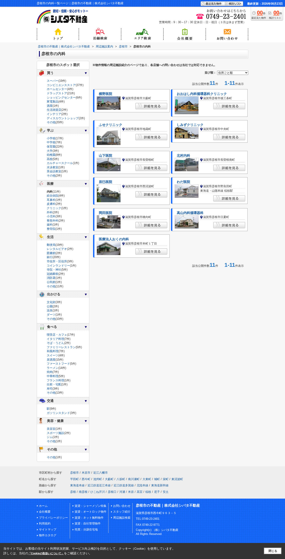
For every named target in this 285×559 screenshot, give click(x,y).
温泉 (50, 310)
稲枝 (148, 491)
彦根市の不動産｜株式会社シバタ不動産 (168, 505)
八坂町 (120, 479)
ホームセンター (57, 89)
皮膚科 (51, 204)
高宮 (139, 491)
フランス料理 (55, 380)
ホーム (43, 506)
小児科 (51, 216)
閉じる (273, 551)
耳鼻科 (51, 199)
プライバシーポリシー (53, 517)
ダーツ (51, 314)
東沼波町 (177, 479)
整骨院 (51, 228)
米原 (131, 491)
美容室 (51, 428)
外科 (50, 212)
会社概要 (45, 511)
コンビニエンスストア (61, 85)
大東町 (146, 479)
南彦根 (83, 491)
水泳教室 (52, 167)
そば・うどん (55, 343)
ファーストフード (58, 363)
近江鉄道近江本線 (99, 485)
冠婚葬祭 (52, 273)
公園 (50, 306)
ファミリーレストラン (61, 347)
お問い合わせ (121, 506)
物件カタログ (47, 535)
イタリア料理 (55, 339)
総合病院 (52, 195)
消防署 (51, 278)
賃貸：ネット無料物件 (89, 517)
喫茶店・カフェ (57, 334)
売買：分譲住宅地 (86, 529)
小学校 (51, 138)
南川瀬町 (134, 479)
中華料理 (52, 376)
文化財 (51, 302)
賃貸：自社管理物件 (88, 523)
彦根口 (112, 491)
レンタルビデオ (57, 249)
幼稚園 (51, 154)
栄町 (166, 479)
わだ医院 (183, 182)
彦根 (73, 491)
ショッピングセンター (61, 97)
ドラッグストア (57, 93)
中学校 (51, 142)
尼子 (157, 491)
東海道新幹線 (160, 485)
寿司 (50, 388)
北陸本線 (142, 485)
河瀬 (122, 491)
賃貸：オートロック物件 (90, 511)
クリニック (54, 208)
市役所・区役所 (57, 261)
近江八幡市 (100, 472)
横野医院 (105, 94)
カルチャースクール (60, 163)
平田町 (74, 479)
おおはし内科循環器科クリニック (202, 94)
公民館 (51, 282)
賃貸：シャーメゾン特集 (90, 506)
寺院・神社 (54, 269)
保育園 (51, 146)
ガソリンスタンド (58, 413)
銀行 (50, 257)
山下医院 (105, 155)
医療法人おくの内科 (114, 239)
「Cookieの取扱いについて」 (46, 553)
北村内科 (183, 155)
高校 (50, 159)
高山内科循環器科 (190, 213)
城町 (157, 479)
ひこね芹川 (97, 491)
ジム (50, 437)
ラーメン (52, 368)
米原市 (86, 472)
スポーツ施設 (55, 433)
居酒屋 (51, 359)
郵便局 (51, 245)
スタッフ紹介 (121, 511)
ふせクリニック (110, 125)
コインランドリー (58, 265)
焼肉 (50, 372)
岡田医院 (105, 213)
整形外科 (52, 220)
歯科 (50, 224)
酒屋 (50, 105)
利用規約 (45, 523)
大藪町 (109, 479)
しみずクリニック (190, 125)
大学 (50, 150)
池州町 (97, 479)
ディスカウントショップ (63, 118)
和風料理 (52, 351)
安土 (166, 491)
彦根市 (74, 472)
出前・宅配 (54, 384)
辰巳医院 (105, 182)
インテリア (54, 114)
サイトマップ (47, 529)
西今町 (86, 479)
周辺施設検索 (121, 517)
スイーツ (52, 355)
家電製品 (52, 101)
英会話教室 (54, 171)
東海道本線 (77, 485)
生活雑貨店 (54, 109)
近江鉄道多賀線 (124, 485)
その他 (51, 122)
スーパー (52, 80)
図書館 (51, 253)
